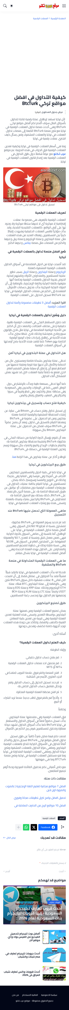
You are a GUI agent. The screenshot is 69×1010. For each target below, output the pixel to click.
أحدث (61, 871)
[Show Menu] (64, 6)
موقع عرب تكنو (23, 1001)
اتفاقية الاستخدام (30, 995)
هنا (14, 456)
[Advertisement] (34, 57)
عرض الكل (11, 838)
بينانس (27, 242)
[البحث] (5, 6)
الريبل (26, 271)
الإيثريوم (61, 271)
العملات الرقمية (40, 18)
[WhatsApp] (26, 827)
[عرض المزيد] (18, 827)
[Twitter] (34, 827)
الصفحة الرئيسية (58, 18)
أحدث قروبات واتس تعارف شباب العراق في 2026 (22, 973)
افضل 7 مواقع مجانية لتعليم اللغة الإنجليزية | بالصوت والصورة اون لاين (35, 788)
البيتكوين (42, 271)
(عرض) (38, 112)
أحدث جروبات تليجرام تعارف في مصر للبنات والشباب (22, 955)
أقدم (7, 871)
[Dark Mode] (11, 6)
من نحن (15, 995)
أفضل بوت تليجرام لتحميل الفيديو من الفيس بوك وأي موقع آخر (24, 937)
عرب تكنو (59, 153)
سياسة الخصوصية (49, 995)
